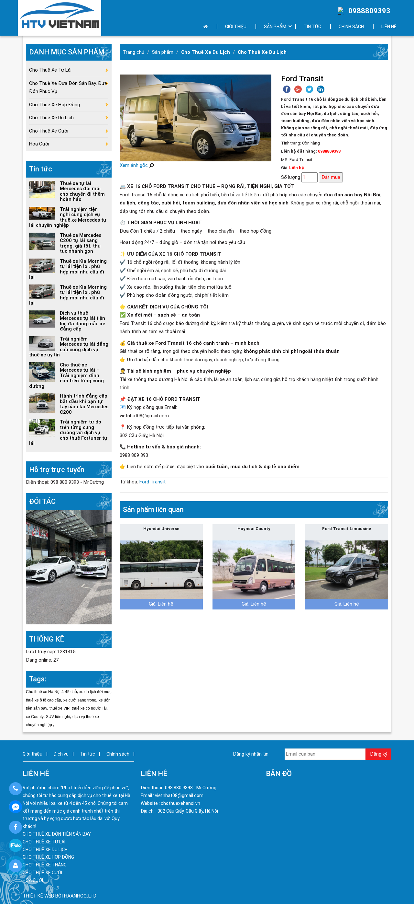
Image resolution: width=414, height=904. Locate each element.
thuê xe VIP (59, 708)
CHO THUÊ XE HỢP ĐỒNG (48, 857)
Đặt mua (330, 177)
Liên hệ (388, 26)
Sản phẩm (162, 52)
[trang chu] (207, 26)
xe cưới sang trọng (79, 700)
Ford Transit (152, 482)
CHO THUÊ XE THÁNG (45, 864)
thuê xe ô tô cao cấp (43, 700)
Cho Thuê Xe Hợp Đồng (54, 105)
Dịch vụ (61, 754)
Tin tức (312, 26)
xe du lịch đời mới (95, 692)
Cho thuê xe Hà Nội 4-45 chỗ (51, 692)
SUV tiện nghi (58, 716)
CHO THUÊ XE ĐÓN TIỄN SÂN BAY (57, 834)
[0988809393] (15, 789)
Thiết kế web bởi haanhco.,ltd (59, 896)
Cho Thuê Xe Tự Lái (50, 70)
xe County (35, 716)
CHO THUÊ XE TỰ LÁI (44, 841)
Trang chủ (133, 52)
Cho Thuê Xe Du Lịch (205, 52)
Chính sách (351, 26)
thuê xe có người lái (89, 708)
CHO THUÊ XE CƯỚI (42, 872)
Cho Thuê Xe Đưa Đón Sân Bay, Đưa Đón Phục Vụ (68, 87)
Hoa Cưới (39, 144)
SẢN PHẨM (275, 26)
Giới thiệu (235, 26)
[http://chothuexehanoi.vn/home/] (69, 567)
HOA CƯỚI (33, 880)
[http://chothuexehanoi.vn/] (59, 18)
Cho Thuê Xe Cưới (48, 131)
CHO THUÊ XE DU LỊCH (45, 849)
